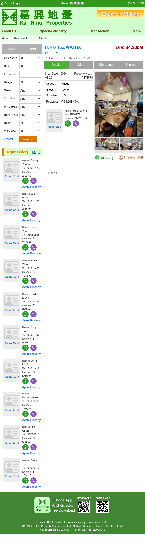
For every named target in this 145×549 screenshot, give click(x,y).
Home (5, 38)
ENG (141, 3)
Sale (12, 49)
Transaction (99, 31)
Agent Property (31, 186)
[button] (140, 75)
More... (36, 152)
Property (53, 31)
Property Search (24, 38)
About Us (8, 31)
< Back (52, 173)
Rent (32, 49)
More (137, 31)
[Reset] (8, 138)
